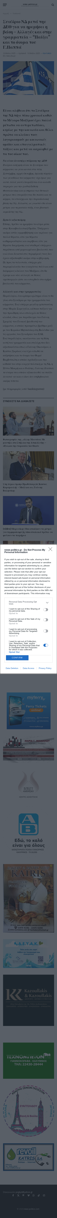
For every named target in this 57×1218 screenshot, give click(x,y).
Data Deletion (12, 668)
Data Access (28, 668)
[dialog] (28, 609)
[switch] (45, 609)
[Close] (51, 550)
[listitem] (28, 603)
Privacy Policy (45, 668)
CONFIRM (17, 658)
